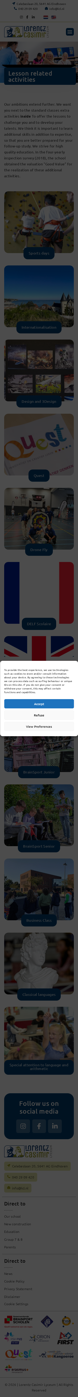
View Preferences (39, 726)
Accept (39, 704)
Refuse (39, 715)
